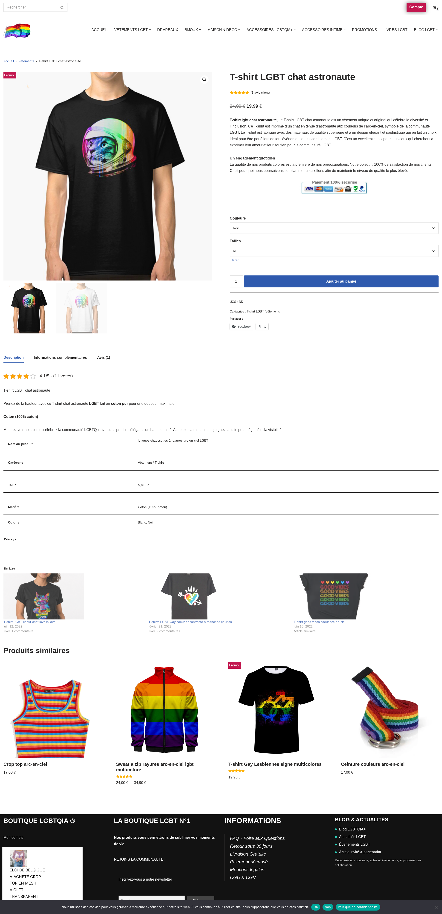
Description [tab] (13, 357)
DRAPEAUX (167, 30)
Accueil (8, 61)
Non (328, 907)
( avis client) (260, 92)
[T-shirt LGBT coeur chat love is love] (73, 596)
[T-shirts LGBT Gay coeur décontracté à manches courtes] (218, 596)
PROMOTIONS (364, 30)
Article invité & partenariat (360, 852)
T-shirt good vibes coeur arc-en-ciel (319, 622)
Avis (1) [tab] (103, 357)
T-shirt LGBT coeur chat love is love (29, 622)
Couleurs (238, 218)
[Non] (436, 907)
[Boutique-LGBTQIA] (17, 30)
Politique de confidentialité (358, 907)
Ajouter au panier (341, 281)
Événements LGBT (354, 844)
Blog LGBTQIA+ (352, 829)
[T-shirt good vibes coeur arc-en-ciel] (364, 596)
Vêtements (26, 61)
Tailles (235, 241)
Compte (416, 7)
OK (316, 907)
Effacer (234, 260)
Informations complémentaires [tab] (60, 357)
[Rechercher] (62, 7)
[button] (150, 30)
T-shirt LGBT (255, 311)
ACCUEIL (99, 30)
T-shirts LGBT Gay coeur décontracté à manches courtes (190, 622)
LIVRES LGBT (395, 30)
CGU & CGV (243, 877)
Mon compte (13, 837)
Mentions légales (247, 869)
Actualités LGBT (352, 837)
